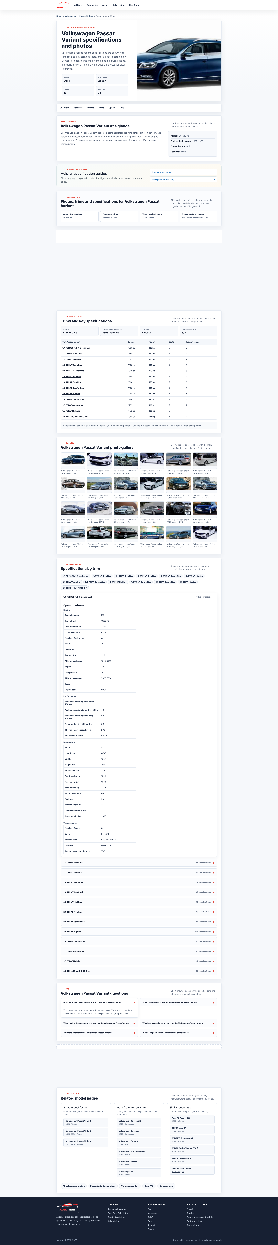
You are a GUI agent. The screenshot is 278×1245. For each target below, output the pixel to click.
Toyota (151, 1229)
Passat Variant (86, 16)
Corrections (193, 1225)
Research (78, 108)
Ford (150, 1221)
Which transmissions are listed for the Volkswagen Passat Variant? (173, 1023)
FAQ (122, 108)
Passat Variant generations (102, 1186)
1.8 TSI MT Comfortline (73, 399)
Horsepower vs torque (183, 172)
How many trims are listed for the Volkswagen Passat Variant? (92, 1002)
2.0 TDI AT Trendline (71, 382)
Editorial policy (194, 1221)
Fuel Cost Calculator (118, 1213)
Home (59, 16)
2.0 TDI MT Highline (71, 376)
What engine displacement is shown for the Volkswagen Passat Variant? (96, 1023)
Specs (112, 108)
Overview (64, 108)
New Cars (134, 5)
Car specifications (117, 1209)
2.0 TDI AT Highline (71, 393)
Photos (90, 108)
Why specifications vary (183, 179)
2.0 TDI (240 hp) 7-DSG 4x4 (75, 416)
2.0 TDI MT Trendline (72, 365)
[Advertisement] (139, 271)
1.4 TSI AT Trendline (71, 359)
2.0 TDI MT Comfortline (73, 371)
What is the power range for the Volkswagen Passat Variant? (170, 1002)
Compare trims (166, 1186)
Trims (101, 108)
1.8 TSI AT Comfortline (72, 405)
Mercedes (152, 1213)
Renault (151, 1225)
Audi (150, 1209)
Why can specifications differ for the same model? (165, 1033)
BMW (150, 1217)
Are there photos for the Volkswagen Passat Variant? (87, 1033)
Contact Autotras (116, 1217)
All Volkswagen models (74, 1186)
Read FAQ (149, 1186)
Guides (190, 1213)
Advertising (114, 1221)
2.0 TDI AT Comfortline (73, 388)
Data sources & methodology (201, 1217)
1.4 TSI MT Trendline (72, 353)
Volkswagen (70, 16)
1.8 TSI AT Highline (71, 411)
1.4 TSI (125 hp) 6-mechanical (76, 348)
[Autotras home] (67, 1208)
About (190, 1209)
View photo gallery (130, 1186)
